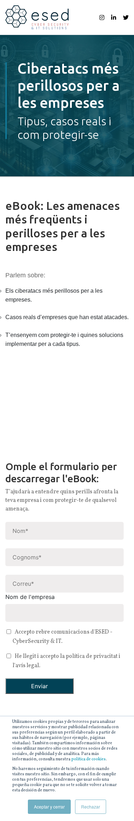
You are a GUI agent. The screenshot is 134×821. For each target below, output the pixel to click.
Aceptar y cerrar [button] (49, 807)
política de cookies (88, 759)
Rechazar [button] (90, 807)
